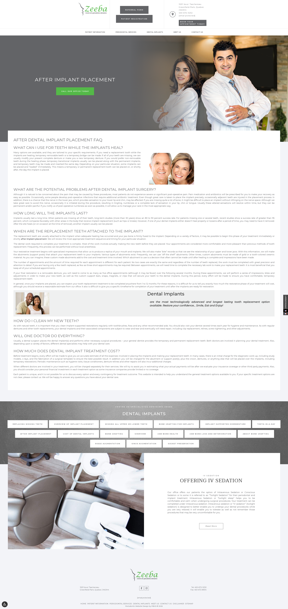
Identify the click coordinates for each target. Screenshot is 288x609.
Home (83, 604)
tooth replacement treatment (93, 284)
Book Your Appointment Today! (192, 23)
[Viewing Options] (5, 604)
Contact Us (197, 32)
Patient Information (95, 32)
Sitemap (189, 604)
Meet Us (177, 32)
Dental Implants (155, 32)
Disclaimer (178, 604)
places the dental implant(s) (54, 341)
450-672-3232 (185, 13)
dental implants (169, 221)
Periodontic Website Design (136, 606)
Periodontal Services (126, 32)
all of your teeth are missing (118, 155)
